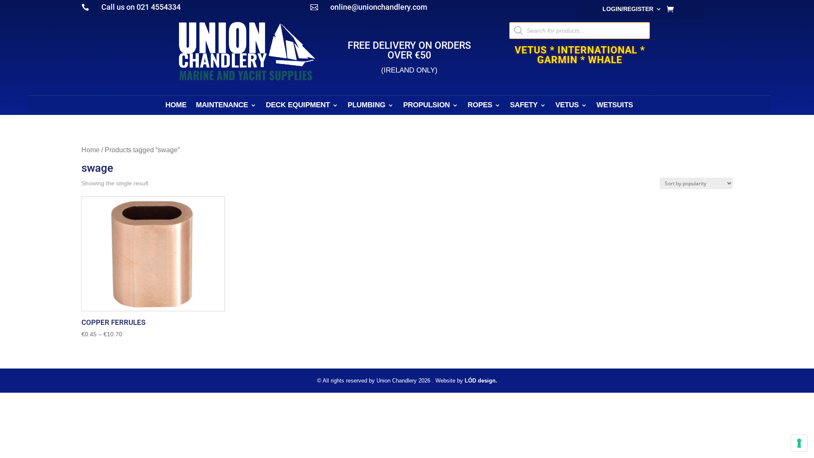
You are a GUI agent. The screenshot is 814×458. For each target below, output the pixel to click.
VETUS (567, 105)
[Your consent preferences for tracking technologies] (799, 443)
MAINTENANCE (222, 105)
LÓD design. (481, 380)
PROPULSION (426, 105)
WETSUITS (615, 105)
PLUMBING (366, 105)
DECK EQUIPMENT (298, 105)
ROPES (480, 105)
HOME (176, 105)
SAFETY (524, 105)
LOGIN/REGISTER (627, 9)
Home (90, 150)
